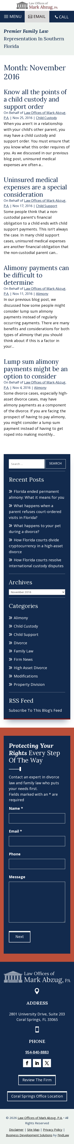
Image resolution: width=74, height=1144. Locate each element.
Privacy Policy (52, 1129)
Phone (15, 854)
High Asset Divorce (30, 667)
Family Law (23, 651)
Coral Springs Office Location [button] (37, 1096)
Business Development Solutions (29, 1135)
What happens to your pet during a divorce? (35, 528)
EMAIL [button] (40, 16)
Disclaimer (16, 1129)
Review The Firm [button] (37, 1079)
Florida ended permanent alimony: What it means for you (36, 494)
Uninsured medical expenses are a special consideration (35, 187)
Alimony (42, 293)
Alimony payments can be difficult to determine (36, 275)
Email (15, 831)
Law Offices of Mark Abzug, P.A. (40, 1118)
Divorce (20, 642)
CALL (64, 17)
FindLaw (63, 1135)
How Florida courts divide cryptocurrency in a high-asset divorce (36, 545)
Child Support (46, 206)
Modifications (26, 676)
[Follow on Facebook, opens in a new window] (27, 1063)
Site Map (33, 1129)
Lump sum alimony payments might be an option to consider (36, 369)
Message (17, 876)
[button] (12, 15)
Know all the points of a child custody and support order (35, 99)
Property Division (29, 684)
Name (16, 808)
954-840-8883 (37, 1052)
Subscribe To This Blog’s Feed (35, 710)
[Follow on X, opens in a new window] (47, 1063)
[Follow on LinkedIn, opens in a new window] (37, 1063)
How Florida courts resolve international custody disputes (36, 562)
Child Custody (46, 118)
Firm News (23, 659)
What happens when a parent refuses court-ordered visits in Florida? (35, 511)
